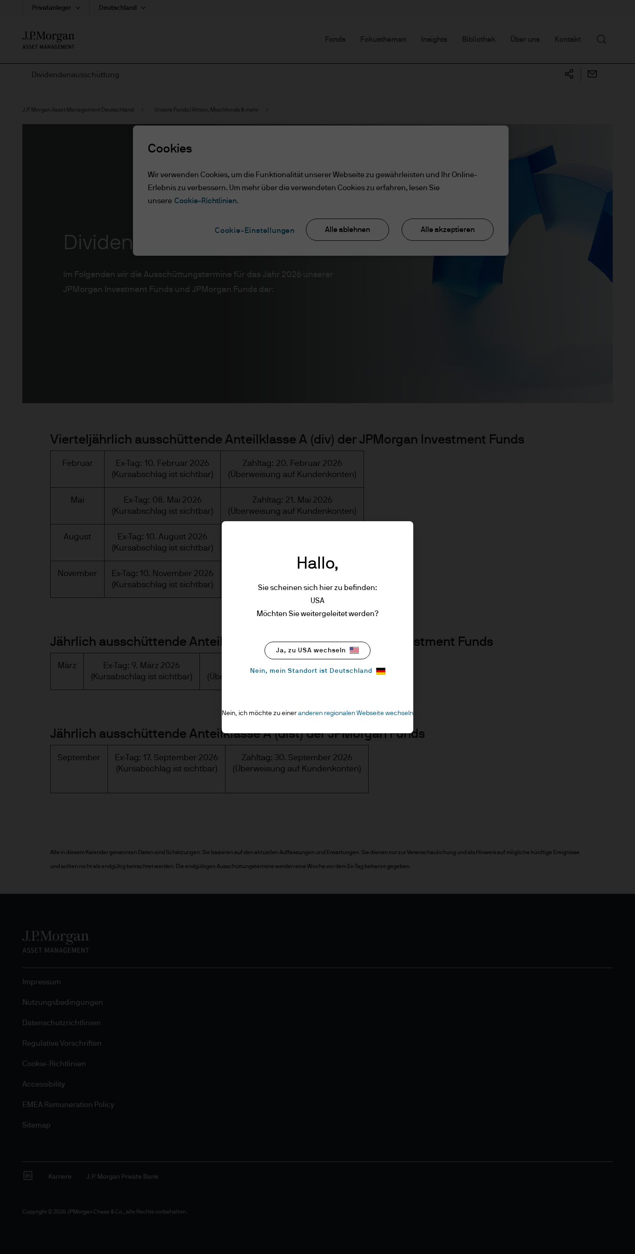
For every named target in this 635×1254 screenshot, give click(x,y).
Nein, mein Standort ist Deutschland (311, 671)
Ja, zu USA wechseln (311, 650)
